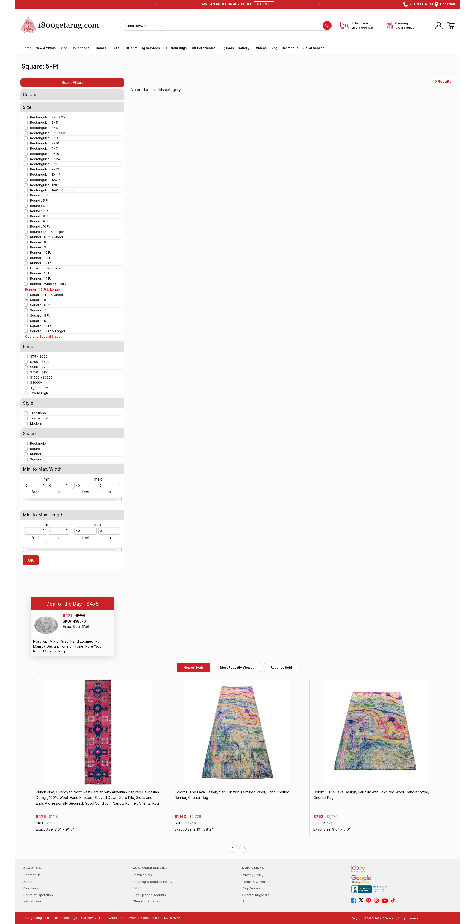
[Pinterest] (370, 901)
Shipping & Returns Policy (152, 882)
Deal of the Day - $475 (72, 604)
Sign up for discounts (149, 895)
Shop (64, 48)
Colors (101, 48)
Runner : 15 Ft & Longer (43, 289)
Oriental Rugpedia (256, 895)
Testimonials (142, 875)
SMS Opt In (141, 888)
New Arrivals (45, 48)
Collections (80, 48)
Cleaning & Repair (147, 901)
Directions (31, 888)
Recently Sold (281, 667)
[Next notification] (319, 4)
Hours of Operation (38, 895)
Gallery (243, 48)
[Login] (439, 25)
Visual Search (313, 48)
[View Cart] (451, 25)
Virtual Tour (32, 901)
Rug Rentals (251, 888)
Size (116, 48)
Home (26, 48)
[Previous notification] (156, 4)
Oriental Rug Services (143, 48)
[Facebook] (355, 901)
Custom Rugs (176, 48)
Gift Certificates (202, 48)
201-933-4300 (106, 918)
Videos (261, 48)
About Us (30, 882)
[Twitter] (362, 901)
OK (31, 560)
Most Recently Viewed (237, 667)
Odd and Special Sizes (42, 336)
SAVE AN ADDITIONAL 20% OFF (236, 4)
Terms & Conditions (257, 882)
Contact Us (290, 48)
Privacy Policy (252, 875)
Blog (274, 48)
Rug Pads (226, 48)
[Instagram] (378, 901)
